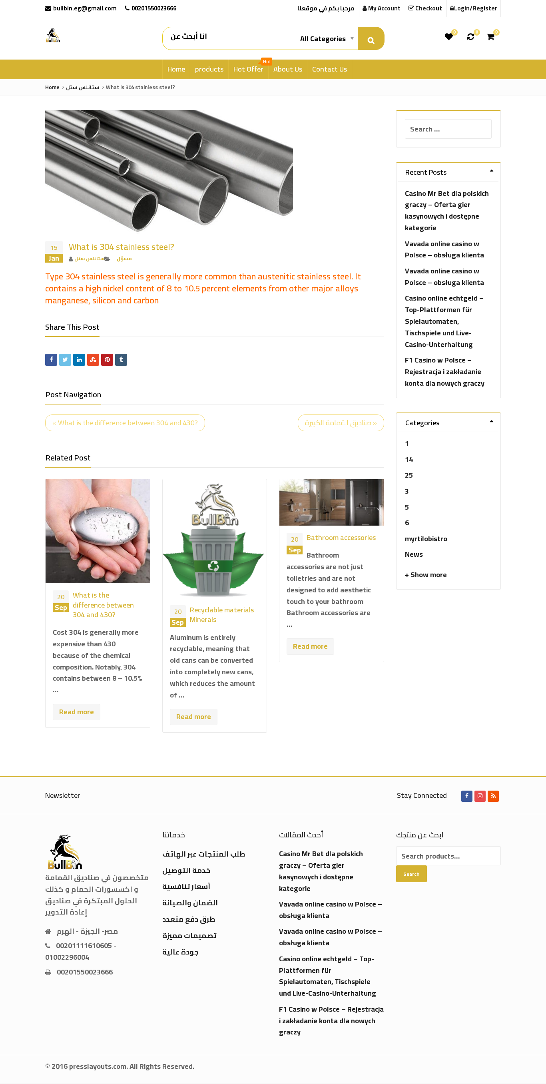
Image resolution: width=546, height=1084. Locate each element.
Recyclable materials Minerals (222, 614)
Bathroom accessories (341, 537)
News (414, 554)
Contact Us (329, 69)
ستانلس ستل (89, 258)
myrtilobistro (426, 538)
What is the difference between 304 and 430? (103, 604)
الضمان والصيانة (190, 902)
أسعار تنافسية (186, 886)
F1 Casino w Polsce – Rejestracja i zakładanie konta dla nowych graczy (444, 371)
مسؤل (124, 258)
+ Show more (426, 574)
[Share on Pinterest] (107, 360)
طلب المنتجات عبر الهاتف (203, 854)
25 (409, 475)
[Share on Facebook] (51, 360)
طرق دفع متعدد (188, 919)
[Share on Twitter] (65, 360)
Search (411, 874)
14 (409, 459)
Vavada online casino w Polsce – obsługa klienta (444, 249)
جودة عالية (180, 951)
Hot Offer (250, 68)
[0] (449, 36)
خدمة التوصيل (186, 870)
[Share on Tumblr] (121, 360)
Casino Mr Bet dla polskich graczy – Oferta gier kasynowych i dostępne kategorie (447, 210)
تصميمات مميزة (189, 935)
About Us (287, 69)
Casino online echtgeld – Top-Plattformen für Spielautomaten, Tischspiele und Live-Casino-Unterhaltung (444, 321)
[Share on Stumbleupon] (93, 360)
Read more (76, 711)
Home (176, 69)
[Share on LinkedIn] (79, 360)
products (209, 69)
